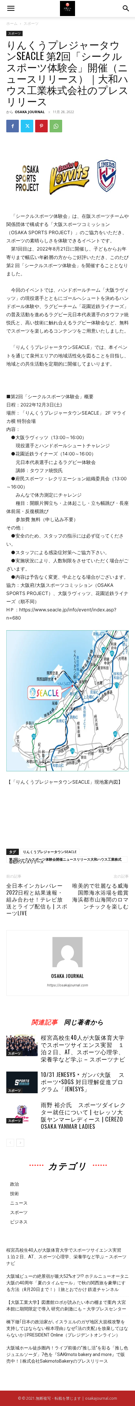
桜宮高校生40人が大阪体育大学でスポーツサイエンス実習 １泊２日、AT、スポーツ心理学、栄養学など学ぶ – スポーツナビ (83, 1048)
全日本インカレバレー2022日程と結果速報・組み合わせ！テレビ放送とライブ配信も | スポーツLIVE (37, 899)
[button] (126, 8)
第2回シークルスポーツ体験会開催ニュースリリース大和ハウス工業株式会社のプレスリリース (65, 860)
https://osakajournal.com (67, 985)
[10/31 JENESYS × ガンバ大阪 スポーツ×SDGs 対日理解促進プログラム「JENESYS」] (22, 1082)
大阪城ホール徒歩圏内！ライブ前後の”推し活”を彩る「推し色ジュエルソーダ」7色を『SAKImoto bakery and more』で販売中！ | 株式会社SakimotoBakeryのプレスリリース (67, 1354)
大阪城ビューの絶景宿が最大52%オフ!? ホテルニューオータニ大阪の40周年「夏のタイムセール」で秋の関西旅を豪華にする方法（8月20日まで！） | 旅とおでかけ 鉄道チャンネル (67, 1283)
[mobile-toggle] (11, 8)
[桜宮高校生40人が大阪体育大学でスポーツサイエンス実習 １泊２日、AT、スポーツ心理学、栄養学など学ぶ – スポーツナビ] (22, 1045)
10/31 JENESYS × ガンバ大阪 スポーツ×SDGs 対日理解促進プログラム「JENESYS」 (83, 1081)
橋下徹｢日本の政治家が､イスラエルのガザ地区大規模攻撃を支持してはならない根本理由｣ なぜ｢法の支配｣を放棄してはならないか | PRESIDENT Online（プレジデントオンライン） (67, 1328)
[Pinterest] (41, 126)
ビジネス (19, 1222)
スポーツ (31, 23)
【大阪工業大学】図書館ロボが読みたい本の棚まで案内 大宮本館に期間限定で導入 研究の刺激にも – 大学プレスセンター (66, 1305)
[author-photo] (67, 967)
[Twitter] (27, 126)
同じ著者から (84, 1021)
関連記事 (44, 1021)
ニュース (19, 1203)
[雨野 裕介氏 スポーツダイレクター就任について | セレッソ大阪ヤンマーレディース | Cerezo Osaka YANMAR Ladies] (22, 1112)
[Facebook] (12, 126)
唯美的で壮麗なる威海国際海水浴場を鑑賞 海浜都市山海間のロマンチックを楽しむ (100, 896)
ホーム (12, 23)
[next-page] (20, 1143)
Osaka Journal (30, 111)
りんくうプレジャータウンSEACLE (50, 851)
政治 (14, 1184)
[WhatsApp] (56, 126)
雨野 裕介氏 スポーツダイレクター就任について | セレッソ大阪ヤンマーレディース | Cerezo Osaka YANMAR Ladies (83, 1115)
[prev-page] (10, 1143)
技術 (14, 1193)
